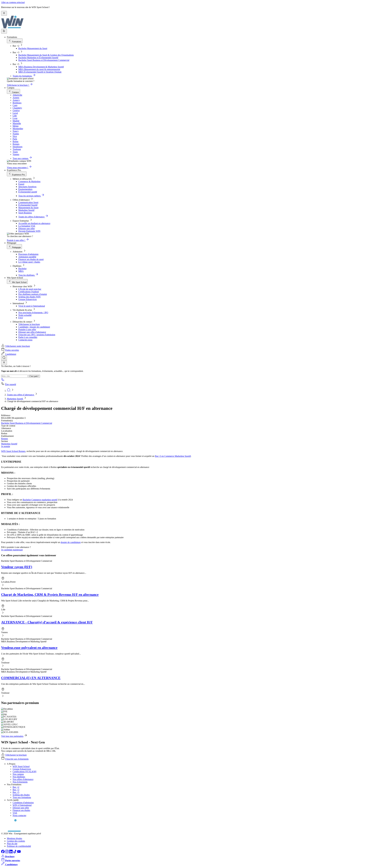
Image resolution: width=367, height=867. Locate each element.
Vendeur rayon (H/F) (16, 567)
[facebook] (3, 852)
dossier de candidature (71, 542)
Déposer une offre (26, 228)
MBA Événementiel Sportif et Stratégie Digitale (40, 72)
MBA (21, 271)
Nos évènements (20, 782)
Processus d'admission (28, 254)
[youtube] (19, 852)
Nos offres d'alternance (23, 779)
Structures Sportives (27, 186)
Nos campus (18, 774)
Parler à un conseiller (27, 337)
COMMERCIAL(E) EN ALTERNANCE (30, 678)
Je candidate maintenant (12, 550)
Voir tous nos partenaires (12, 736)
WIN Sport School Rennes (13, 451)
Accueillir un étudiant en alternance (34, 223)
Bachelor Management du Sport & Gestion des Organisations (46, 55)
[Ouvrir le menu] (4, 31)
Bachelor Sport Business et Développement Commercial (43, 60)
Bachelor (22, 268)
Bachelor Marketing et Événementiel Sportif (38, 57)
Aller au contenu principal (13, 2)
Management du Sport (28, 207)
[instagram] (7, 852)
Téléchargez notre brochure (17, 346)
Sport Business (25, 213)
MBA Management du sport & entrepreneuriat (39, 69)
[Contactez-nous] (3, 380)
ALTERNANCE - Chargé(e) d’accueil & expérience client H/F (47, 622)
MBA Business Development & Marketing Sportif (41, 67)
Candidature (10, 354)
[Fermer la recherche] (4, 362)
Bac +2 (16, 787)
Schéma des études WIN (29, 297)
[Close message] (4, 13)
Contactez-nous (25, 340)
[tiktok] (15, 852)
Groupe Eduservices (27, 299)
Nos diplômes (19, 777)
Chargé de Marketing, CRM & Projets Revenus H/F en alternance (50, 594)
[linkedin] (11, 852)
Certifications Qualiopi (28, 291)
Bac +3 (16, 789)
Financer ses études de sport (31, 259)
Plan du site (12, 843)
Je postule (5, 446)
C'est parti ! (34, 376)
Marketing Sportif (26, 210)
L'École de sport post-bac (29, 289)
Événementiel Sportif (27, 205)
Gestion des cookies (16, 841)
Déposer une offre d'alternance (32, 332)
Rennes (4, 438)
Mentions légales (14, 838)
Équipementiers (25, 189)
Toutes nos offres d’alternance (21, 394)
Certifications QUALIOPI (24, 771)
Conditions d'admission (23, 802)
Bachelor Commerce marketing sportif (40, 499)
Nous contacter (19, 815)
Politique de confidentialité (19, 846)
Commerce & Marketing (29, 181)
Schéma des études (21, 795)
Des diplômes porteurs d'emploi (32, 294)
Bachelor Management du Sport (32, 48)
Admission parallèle (27, 257)
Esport (21, 184)
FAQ (20, 317)
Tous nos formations (22, 797)
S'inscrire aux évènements (17, 759)
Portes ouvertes (12, 350)
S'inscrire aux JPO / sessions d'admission (36, 334)
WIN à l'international (22, 805)
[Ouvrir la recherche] (4, 357)
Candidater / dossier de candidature (34, 327)
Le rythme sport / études (29, 262)
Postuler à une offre (27, 329)
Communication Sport (28, 202)
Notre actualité (25, 315)
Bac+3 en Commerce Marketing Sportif (173, 456)
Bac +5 (16, 792)
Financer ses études (21, 810)
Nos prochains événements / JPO (33, 312)
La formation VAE (26, 226)
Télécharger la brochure (29, 324)
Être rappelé (10, 384)
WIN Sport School (21, 766)
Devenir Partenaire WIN (29, 231)
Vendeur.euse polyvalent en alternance (29, 647)
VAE (15, 813)
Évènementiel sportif (27, 192)
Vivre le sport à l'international (31, 306)
